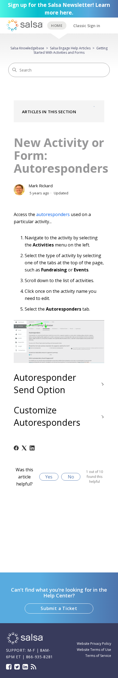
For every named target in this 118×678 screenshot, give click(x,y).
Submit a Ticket (59, 608)
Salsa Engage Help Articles (70, 48)
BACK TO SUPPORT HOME (56, 25)
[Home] (25, 643)
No (71, 477)
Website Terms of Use (94, 649)
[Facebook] (16, 448)
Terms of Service (98, 655)
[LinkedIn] (32, 448)
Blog (33, 667)
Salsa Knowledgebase (27, 48)
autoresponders (53, 214)
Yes (48, 477)
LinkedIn (25, 667)
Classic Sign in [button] (86, 25)
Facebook (9, 667)
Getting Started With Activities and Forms (70, 50)
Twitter (17, 667)
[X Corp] (24, 448)
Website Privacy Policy (94, 643)
